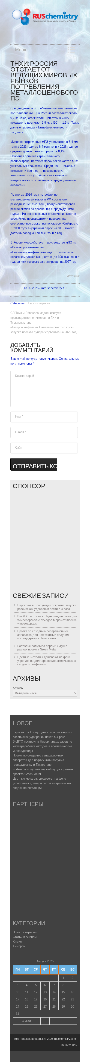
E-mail (20, 432)
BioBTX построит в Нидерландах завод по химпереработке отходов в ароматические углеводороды (47, 620)
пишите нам (69, 1045)
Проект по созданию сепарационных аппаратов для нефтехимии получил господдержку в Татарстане (43, 634)
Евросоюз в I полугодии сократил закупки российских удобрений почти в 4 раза (46, 607)
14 (54, 992)
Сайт (18, 447)
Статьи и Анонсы (24, 937)
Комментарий (24, 375)
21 (54, 999)
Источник (73, 276)
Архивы (18, 688)
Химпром (19, 946)
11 (26, 992)
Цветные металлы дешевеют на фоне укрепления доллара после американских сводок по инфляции (46, 660)
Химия (17, 941)
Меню (21, 50)
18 (26, 999)
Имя (19, 416)
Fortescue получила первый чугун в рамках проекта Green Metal (42, 647)
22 (63, 999)
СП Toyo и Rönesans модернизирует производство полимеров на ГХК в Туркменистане (35, 317)
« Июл (26, 1021)
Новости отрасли (38, 303)
